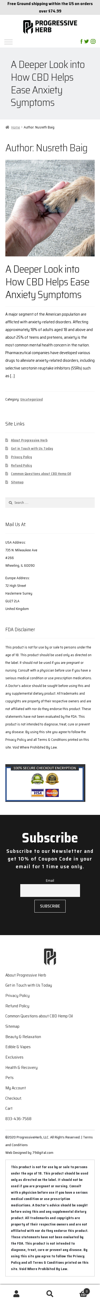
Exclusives (14, 1057)
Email (50, 880)
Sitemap (17, 482)
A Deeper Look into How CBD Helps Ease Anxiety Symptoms (47, 281)
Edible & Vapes (18, 1046)
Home (15, 127)
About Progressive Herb (29, 440)
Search (50, 1294)
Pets (9, 1077)
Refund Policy (21, 465)
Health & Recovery (21, 1067)
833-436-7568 (18, 1118)
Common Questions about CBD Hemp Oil (41, 473)
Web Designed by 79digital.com (29, 1152)
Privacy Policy (21, 457)
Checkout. (13, 1098)
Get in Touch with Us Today (32, 448)
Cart (9, 1108)
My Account (15, 1088)
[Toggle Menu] (26, 42)
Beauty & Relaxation (23, 1036)
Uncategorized (31, 399)
